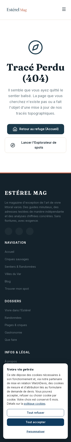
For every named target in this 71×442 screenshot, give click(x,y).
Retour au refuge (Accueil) (39, 129)
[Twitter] (30, 231)
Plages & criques (16, 325)
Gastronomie (13, 332)
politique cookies (34, 403)
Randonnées (13, 317)
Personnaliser (36, 431)
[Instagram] (8, 231)
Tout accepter (36, 422)
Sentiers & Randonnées (20, 266)
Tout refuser (35, 412)
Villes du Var (13, 274)
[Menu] (64, 10)
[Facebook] (19, 231)
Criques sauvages (17, 259)
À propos (11, 361)
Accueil (9, 251)
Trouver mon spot (17, 288)
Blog (8, 281)
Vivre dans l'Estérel (18, 310)
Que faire (11, 339)
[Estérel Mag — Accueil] (17, 10)
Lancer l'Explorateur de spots (38, 145)
